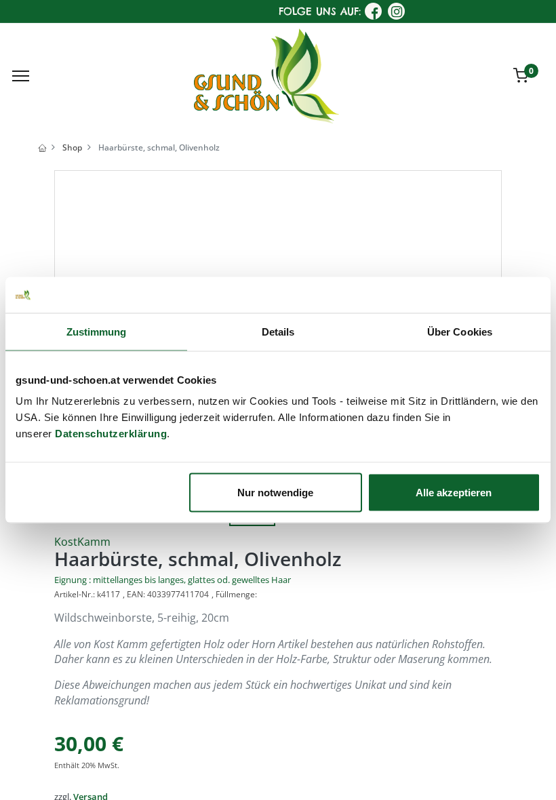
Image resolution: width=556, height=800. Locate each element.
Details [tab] (278, 331)
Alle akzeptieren (454, 492)
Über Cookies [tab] (459, 331)
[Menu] (21, 75)
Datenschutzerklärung (111, 433)
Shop (72, 147)
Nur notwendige (275, 492)
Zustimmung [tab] (96, 331)
